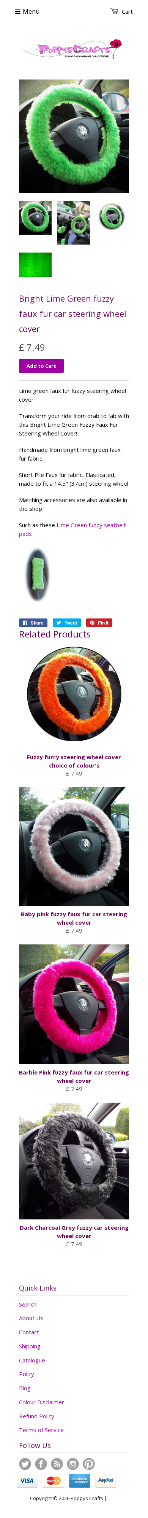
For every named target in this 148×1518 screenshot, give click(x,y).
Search (27, 1304)
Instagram (73, 1464)
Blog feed (57, 1464)
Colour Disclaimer (41, 1402)
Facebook (41, 1464)
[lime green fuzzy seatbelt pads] (38, 604)
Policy (26, 1374)
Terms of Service (41, 1430)
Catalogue (32, 1360)
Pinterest (89, 1464)
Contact (29, 1332)
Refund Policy (36, 1416)
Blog (25, 1388)
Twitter (25, 1464)
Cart (127, 11)
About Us (31, 1318)
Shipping (30, 1346)
